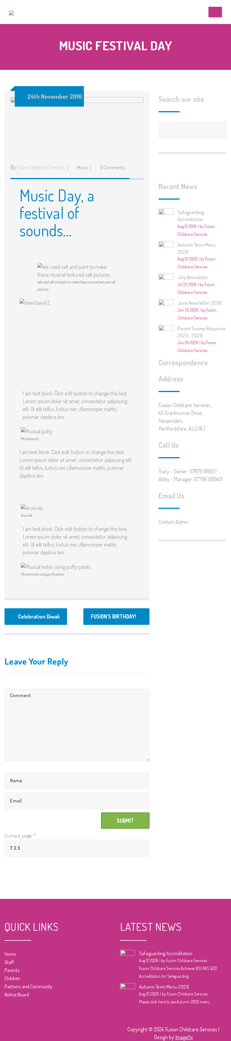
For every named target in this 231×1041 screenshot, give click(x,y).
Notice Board (17, 994)
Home (10, 954)
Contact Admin (174, 522)
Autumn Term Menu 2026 (164, 986)
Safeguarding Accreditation (165, 953)
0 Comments (112, 167)
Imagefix (184, 1037)
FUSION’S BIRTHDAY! (113, 616)
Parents (12, 970)
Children (12, 978)
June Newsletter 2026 (199, 303)
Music (82, 167)
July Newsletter (192, 277)
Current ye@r (20, 835)
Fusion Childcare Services (41, 167)
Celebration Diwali (39, 616)
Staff (9, 962)
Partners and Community (28, 986)
